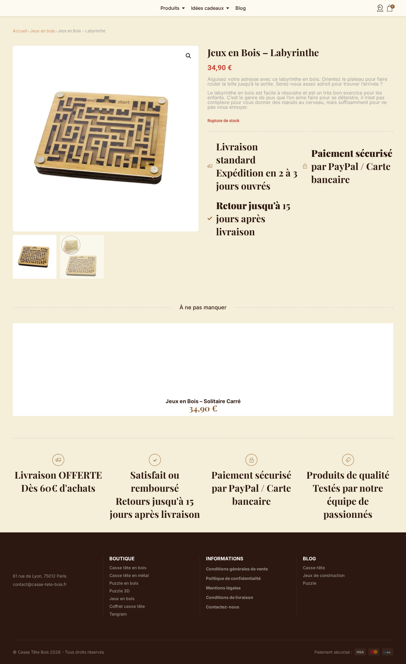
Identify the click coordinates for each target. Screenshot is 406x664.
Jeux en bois (42, 30)
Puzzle (309, 583)
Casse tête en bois (128, 568)
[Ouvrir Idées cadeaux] (227, 8)
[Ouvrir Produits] (183, 8)
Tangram (118, 614)
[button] (188, 56)
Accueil (20, 30)
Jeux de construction (323, 575)
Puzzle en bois (124, 583)
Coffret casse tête (127, 606)
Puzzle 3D (119, 591)
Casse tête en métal (129, 575)
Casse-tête (314, 568)
